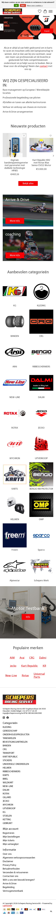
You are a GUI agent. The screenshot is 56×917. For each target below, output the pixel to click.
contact (44, 66)
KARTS (15, 489)
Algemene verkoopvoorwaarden (19, 857)
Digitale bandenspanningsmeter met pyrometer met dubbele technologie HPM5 (16, 165)
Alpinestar (15, 580)
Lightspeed (7, 905)
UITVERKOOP (41, 458)
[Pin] (21, 913)
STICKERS (7, 760)
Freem (15, 550)
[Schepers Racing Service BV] (12, 11)
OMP (41, 519)
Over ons (7, 854)
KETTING (7, 819)
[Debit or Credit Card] (13, 909)
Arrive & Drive (9, 883)
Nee (22, 6)
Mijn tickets (8, 840)
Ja (16, 6)
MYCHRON (15, 458)
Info (28, 617)
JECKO (41, 427)
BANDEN (15, 336)
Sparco (41, 550)
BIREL (5, 779)
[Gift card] (8, 913)
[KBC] (4, 913)
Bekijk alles (28, 183)
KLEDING (41, 305)
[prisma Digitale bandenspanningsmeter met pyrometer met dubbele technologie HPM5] (15, 145)
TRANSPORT (8, 753)
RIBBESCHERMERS (41, 366)
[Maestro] (39, 909)
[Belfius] (43, 909)
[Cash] (4, 909)
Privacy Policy (9, 865)
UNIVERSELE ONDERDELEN (16, 764)
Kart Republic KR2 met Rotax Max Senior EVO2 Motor (41, 163)
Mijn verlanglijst (11, 844)
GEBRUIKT (7, 823)
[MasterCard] (26, 909)
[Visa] (30, 909)
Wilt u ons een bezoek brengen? (19, 880)
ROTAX (14, 427)
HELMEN (14, 519)
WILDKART (8, 782)
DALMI (41, 397)
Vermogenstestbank (13, 891)
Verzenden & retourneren (15, 872)
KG (14, 305)
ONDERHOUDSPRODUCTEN (16, 734)
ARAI (15, 366)
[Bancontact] (35, 909)
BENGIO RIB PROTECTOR (41, 489)
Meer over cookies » (35, 6)
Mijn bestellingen (11, 836)
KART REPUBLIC (10, 756)
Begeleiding (9, 887)
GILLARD (7, 797)
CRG (41, 336)
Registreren (8, 833)
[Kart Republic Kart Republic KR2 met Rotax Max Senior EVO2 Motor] (41, 145)
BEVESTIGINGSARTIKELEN (15, 742)
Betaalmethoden (11, 868)
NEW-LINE (15, 397)
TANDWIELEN (9, 738)
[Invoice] (17, 913)
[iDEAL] (17, 909)
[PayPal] (9, 909)
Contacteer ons (10, 876)
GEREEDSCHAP (10, 730)
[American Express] (13, 913)
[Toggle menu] (50, 11)
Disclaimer (8, 861)
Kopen (47, 31)
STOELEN (7, 815)
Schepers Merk (41, 580)
